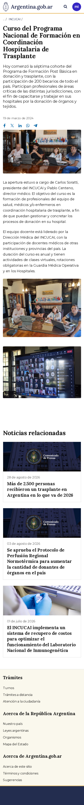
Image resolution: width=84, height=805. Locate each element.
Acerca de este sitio (17, 766)
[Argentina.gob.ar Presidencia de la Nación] (29, 6)
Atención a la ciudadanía (21, 701)
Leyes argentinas (16, 730)
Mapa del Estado (15, 744)
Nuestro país (12, 724)
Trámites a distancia (17, 695)
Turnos (8, 688)
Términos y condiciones (20, 773)
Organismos (12, 737)
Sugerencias (12, 780)
